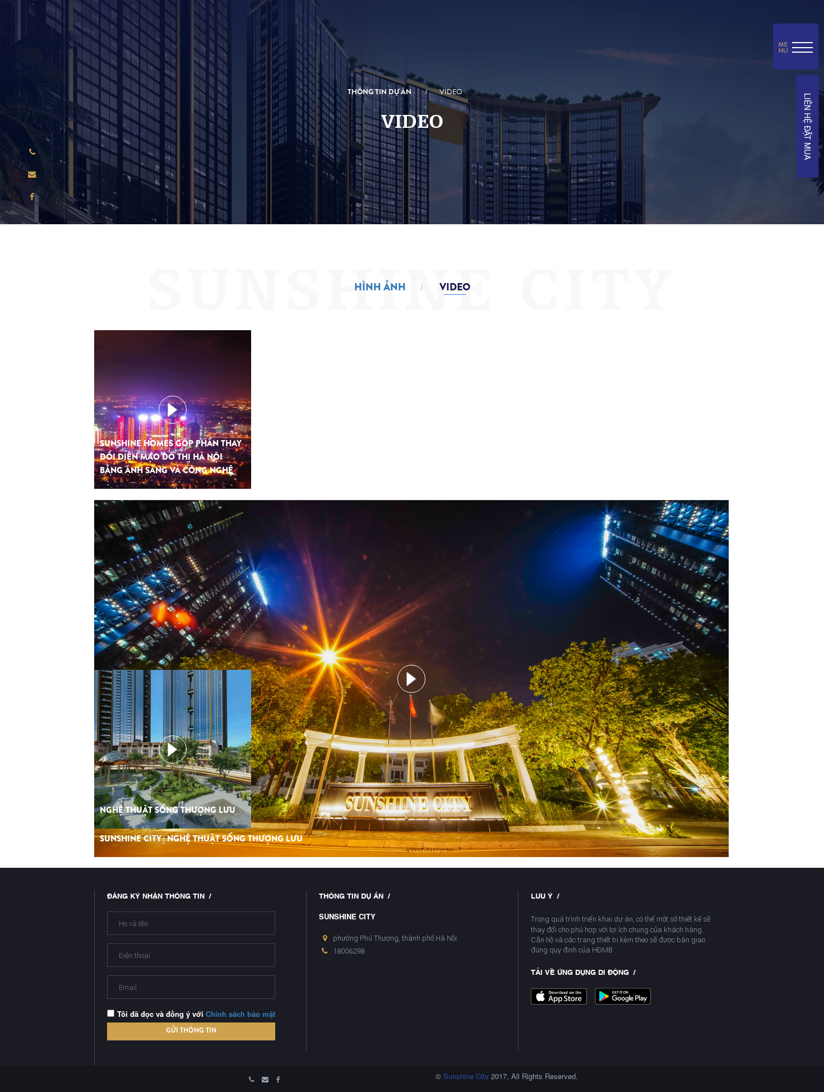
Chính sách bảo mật (240, 1013)
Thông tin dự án (379, 91)
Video (450, 91)
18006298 (348, 951)
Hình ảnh (380, 287)
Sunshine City (466, 1076)
